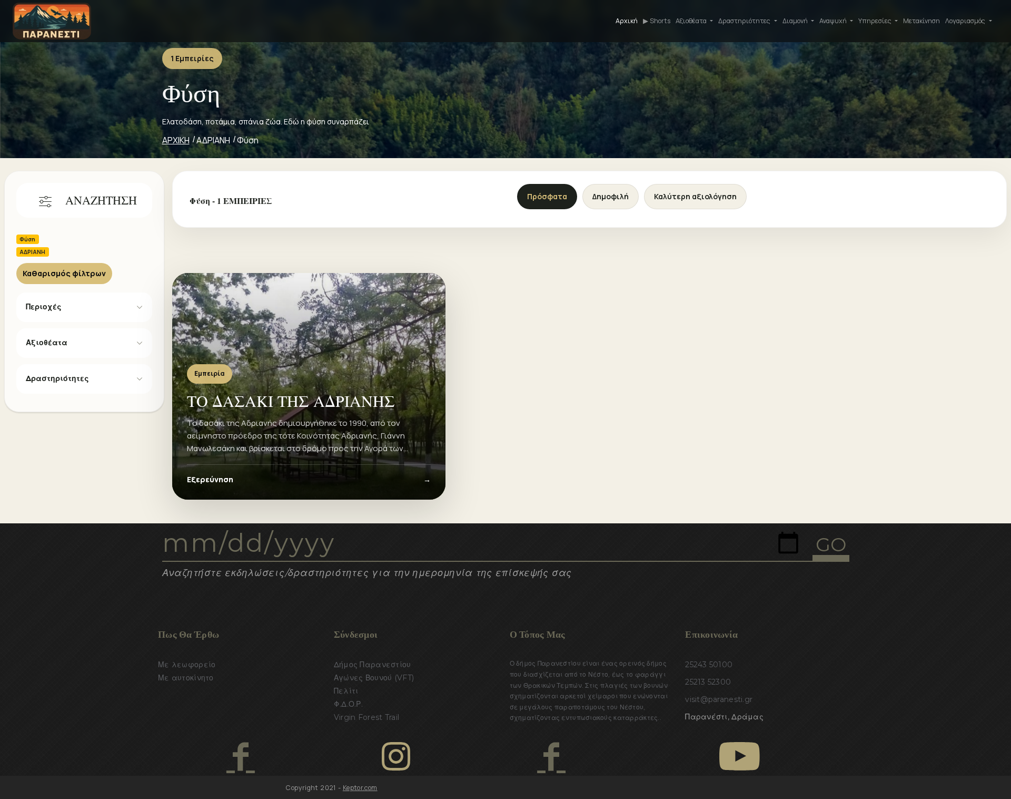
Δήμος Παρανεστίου (372, 664)
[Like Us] (240, 756)
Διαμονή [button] (795, 20)
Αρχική (627, 20)
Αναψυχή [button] (833, 20)
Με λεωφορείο (186, 664)
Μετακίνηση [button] (921, 20)
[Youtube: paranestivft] (739, 756)
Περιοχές (44, 306)
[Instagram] (396, 756)
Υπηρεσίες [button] (875, 20)
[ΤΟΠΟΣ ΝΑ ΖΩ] (551, 756)
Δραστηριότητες (57, 378)
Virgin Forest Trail (366, 717)
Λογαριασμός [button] (966, 20)
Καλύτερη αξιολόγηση (695, 196)
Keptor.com (360, 787)
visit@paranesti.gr (718, 699)
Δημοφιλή (610, 196)
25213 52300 (708, 682)
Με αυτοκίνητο (186, 678)
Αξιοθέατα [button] (692, 20)
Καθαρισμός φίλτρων (64, 273)
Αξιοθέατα (46, 342)
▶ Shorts (656, 20)
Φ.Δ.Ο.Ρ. (348, 704)
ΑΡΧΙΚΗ (176, 140)
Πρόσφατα (547, 196)
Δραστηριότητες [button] (745, 20)
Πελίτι (346, 691)
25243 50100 (708, 664)
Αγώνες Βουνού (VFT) (374, 678)
